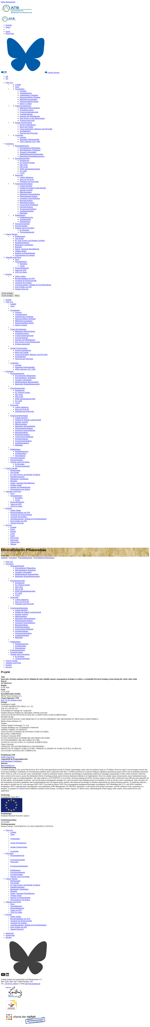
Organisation (19, 89)
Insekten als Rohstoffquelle (25, 253)
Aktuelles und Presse (13, 257)
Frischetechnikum (26, 207)
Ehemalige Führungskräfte (29, 139)
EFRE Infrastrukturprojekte (30, 169)
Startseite (4, 558)
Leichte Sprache (53, 72)
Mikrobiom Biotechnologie (30, 108)
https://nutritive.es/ (7, 765)
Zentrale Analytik (26, 190)
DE (7, 76)
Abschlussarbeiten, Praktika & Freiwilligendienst (33, 285)
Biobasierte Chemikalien (24, 245)
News (17, 259)
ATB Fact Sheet (21, 272)
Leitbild (18, 85)
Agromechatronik (26, 114)
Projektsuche (24, 160)
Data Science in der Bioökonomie (32, 118)
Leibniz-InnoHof (26, 186)
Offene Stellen (20, 276)
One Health (19, 238)
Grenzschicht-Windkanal (29, 205)
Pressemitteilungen (22, 268)
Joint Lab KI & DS (27, 179)
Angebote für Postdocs (23, 283)
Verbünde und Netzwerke (29, 182)
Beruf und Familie (26, 127)
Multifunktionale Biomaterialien (31, 154)
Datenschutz (14, 542)
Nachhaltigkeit (25, 131)
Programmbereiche (22, 146)
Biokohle (18, 247)
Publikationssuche (26, 217)
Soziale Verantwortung (23, 123)
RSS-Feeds (10, 34)
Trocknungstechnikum (28, 209)
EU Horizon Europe (27, 163)
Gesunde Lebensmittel (28, 152)
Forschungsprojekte (22, 158)
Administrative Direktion (29, 95)
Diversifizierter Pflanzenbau (30, 148)
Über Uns (9, 83)
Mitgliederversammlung (28, 99)
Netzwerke (19, 175)
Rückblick (23, 264)
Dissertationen (25, 222)
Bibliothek (23, 213)
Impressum (14, 540)
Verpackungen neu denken (25, 255)
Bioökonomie (20, 236)
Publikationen (20, 215)
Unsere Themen (11, 234)
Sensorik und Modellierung (30, 116)
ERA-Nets (24, 165)
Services (9, 525)
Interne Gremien (26, 104)
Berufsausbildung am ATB (25, 278)
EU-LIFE (23, 171)
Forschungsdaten (21, 226)
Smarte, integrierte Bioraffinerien (27, 249)
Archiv (22, 266)
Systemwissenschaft (27, 120)
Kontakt (9, 25)
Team (17, 87)
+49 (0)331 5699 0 (11, 984)
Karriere (9, 274)
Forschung (9, 144)
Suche (8, 31)
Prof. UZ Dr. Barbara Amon (11, 700)
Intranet (13, 531)
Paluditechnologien (22, 243)
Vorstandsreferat (26, 93)
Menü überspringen (8, 2)
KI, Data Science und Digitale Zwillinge (30, 241)
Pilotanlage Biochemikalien (30, 194)
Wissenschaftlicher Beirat (29, 102)
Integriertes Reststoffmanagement (32, 156)
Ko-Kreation (24, 230)
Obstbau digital (20, 251)
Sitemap (13, 544)
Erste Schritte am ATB (23, 287)
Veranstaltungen (21, 262)
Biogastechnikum (26, 201)
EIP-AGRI (24, 167)
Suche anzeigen (7, 293)
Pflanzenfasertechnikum (28, 196)
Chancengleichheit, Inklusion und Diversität (36, 129)
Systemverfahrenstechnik (29, 112)
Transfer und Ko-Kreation (24, 228)
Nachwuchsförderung (28, 125)
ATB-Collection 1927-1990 (30, 142)
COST (22, 173)
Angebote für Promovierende (26, 281)
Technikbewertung (27, 110)
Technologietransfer (27, 232)
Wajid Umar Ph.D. (8, 757)
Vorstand (23, 91)
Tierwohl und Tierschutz (29, 133)
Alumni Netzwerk (21, 289)
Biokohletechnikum (27, 203)
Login (12, 534)
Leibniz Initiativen (26, 177)
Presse (8, 27)
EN (7, 79)
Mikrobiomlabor (26, 192)
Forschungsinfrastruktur (24, 184)
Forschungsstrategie (22, 224)
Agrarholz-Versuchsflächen (30, 198)
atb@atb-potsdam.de (32, 984)
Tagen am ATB (20, 270)
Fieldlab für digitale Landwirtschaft (33, 188)
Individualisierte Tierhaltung (30, 150)
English (8, 300)
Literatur (23, 137)
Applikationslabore (27, 211)
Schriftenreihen (25, 219)
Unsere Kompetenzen (23, 106)
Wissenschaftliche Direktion (30, 97)
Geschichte (19, 135)
